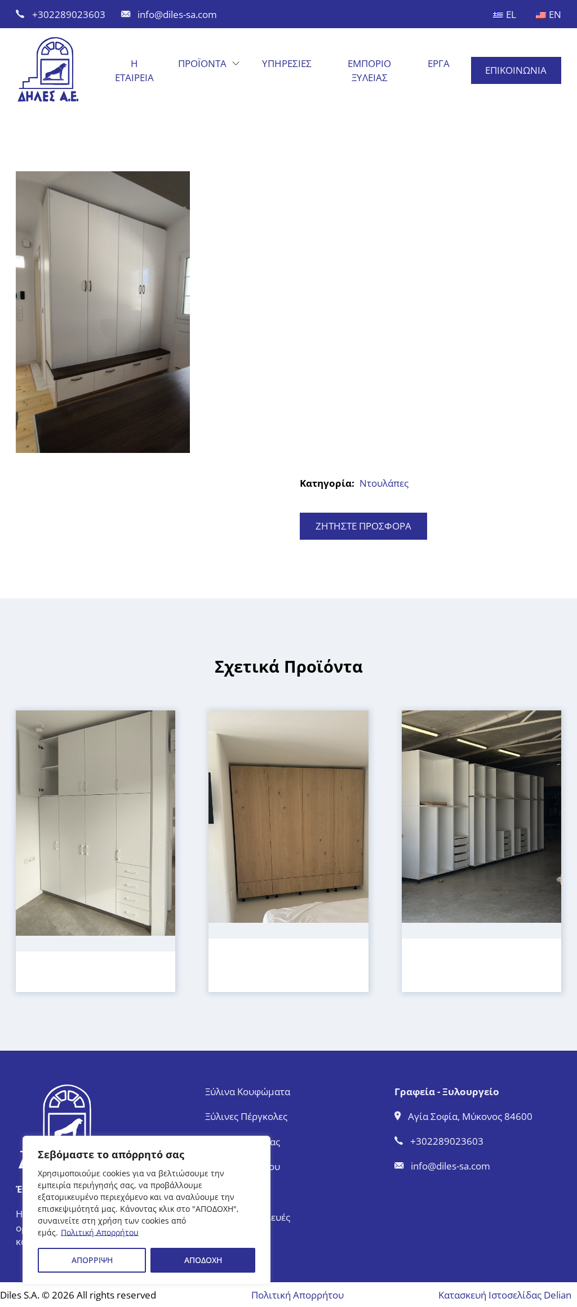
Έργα (439, 63)
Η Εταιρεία (134, 70)
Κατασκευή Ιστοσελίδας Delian (504, 1294)
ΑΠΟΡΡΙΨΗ (92, 1260)
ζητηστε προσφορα (363, 525)
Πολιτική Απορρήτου (100, 1232)
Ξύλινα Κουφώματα (247, 1091)
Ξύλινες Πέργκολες (246, 1116)
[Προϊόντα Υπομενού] (235, 63)
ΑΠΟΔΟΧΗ (203, 1260)
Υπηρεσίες (287, 63)
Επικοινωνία (516, 70)
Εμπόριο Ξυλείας (369, 70)
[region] (146, 1210)
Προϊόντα (202, 63)
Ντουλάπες (384, 483)
